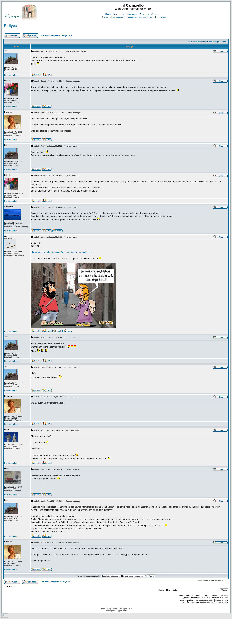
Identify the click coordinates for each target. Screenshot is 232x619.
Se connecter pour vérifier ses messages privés (132, 17)
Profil (106, 17)
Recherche (120, 14)
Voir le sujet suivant (218, 42)
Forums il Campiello (50, 35)
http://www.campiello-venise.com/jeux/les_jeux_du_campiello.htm (61, 252)
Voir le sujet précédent (197, 42)
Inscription (158, 14)
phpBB (111, 609)
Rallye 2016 (67, 35)
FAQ (109, 14)
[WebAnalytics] (4, 616)
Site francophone (110, 611)
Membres (133, 14)
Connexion (161, 17)
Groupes (145, 14)
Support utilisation (122, 611)
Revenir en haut (11, 75)
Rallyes (10, 26)
